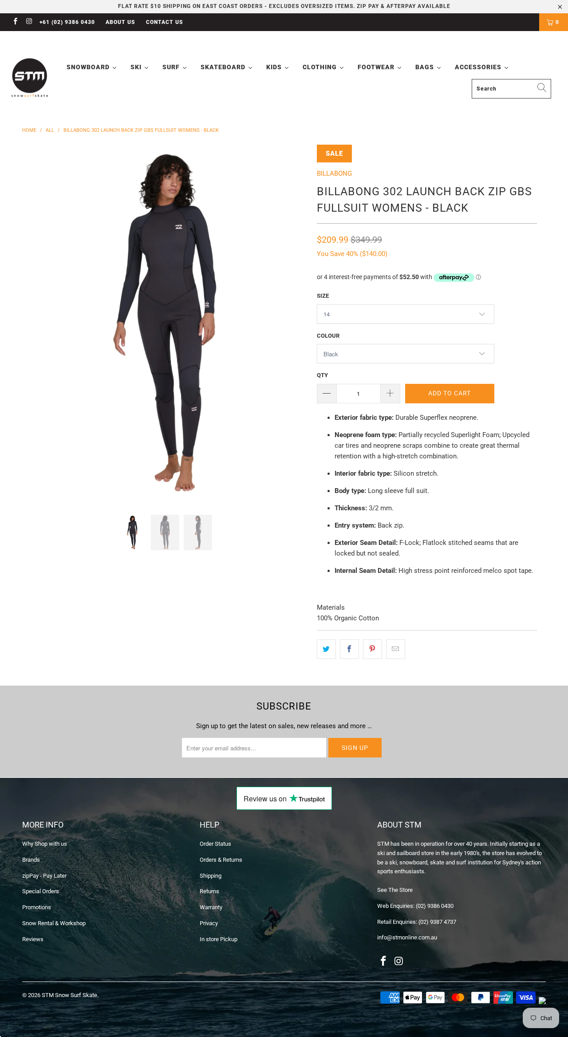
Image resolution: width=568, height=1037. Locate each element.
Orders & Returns (221, 859)
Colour (328, 335)
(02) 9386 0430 (435, 906)
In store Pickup (218, 939)
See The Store (395, 890)
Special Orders (40, 891)
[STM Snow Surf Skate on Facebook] (15, 22)
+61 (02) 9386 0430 (67, 22)
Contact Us (164, 22)
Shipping (210, 875)
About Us (120, 22)
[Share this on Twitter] (326, 649)
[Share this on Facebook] (349, 649)
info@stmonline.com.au (407, 937)
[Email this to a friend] (395, 649)
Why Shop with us (44, 843)
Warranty (211, 907)
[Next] (292, 323)
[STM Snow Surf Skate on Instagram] (28, 22)
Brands (31, 859)
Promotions (36, 907)
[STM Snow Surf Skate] (30, 78)
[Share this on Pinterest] (372, 649)
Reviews (32, 939)
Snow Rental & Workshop (54, 923)
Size (323, 295)
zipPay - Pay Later (44, 875)
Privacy (209, 923)
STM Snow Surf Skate (69, 995)
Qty (322, 375)
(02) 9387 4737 (437, 922)
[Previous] (37, 323)
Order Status (215, 843)
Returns (209, 891)
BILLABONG (334, 173)
